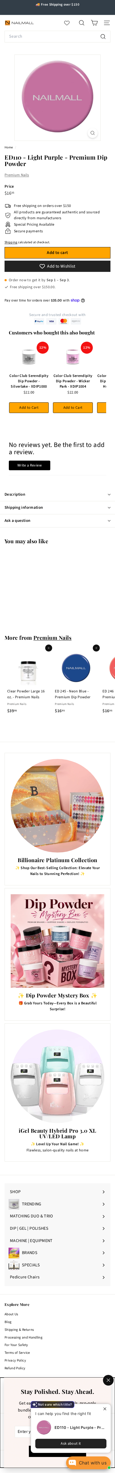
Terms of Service (17, 1352)
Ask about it (71, 1443)
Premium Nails (17, 175)
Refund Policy (15, 1368)
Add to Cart (29, 407)
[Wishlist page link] (69, 23)
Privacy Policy (15, 1360)
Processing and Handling (24, 1337)
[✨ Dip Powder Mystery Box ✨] (57, 941)
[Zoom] (93, 133)
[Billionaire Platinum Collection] (57, 806)
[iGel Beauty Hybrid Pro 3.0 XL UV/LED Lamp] (57, 1076)
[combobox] (57, 37)
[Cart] (94, 23)
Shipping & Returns (19, 1329)
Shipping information (24, 507)
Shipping (11, 242)
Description (15, 494)
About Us (11, 1314)
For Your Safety (16, 1345)
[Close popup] (106, 1409)
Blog (8, 1322)
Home (9, 147)
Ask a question (17, 520)
